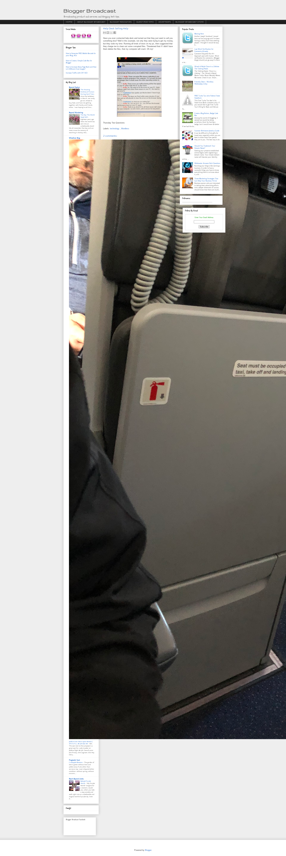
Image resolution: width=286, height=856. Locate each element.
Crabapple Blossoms (76, 762)
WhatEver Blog (74, 138)
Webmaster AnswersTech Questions (207, 163)
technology (115, 128)
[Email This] (104, 32)
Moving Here (199, 34)
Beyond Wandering (76, 113)
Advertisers (164, 22)
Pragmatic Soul (74, 760)
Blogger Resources (121, 22)
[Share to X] (111, 32)
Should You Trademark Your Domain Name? (204, 147)
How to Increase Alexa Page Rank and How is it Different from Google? (81, 68)
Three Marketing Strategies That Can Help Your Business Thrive (206, 180)
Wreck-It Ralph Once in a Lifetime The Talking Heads (206, 67)
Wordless (125, 128)
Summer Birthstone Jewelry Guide (206, 131)
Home (69, 22)
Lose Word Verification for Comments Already (203, 50)
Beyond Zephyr (74, 87)
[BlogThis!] (107, 32)
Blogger (148, 850)
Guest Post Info (145, 22)
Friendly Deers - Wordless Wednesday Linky (203, 83)
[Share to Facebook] (114, 32)
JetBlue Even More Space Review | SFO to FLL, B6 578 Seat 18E (81, 742)
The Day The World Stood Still (87, 116)
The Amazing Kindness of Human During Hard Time (87, 91)
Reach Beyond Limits (76, 779)
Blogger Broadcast (89, 11)
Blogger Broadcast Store (189, 22)
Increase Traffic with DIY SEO (76, 73)
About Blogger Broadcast (91, 22)
